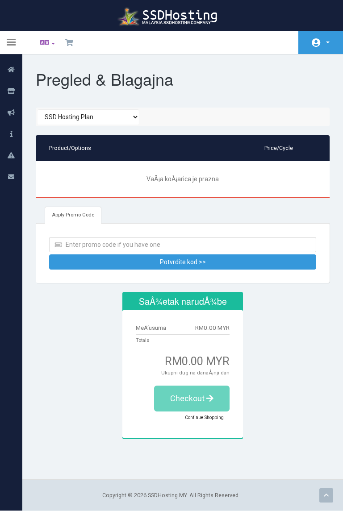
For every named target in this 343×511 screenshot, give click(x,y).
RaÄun (320, 42)
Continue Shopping (204, 417)
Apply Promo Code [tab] (73, 215)
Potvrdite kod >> (183, 262)
